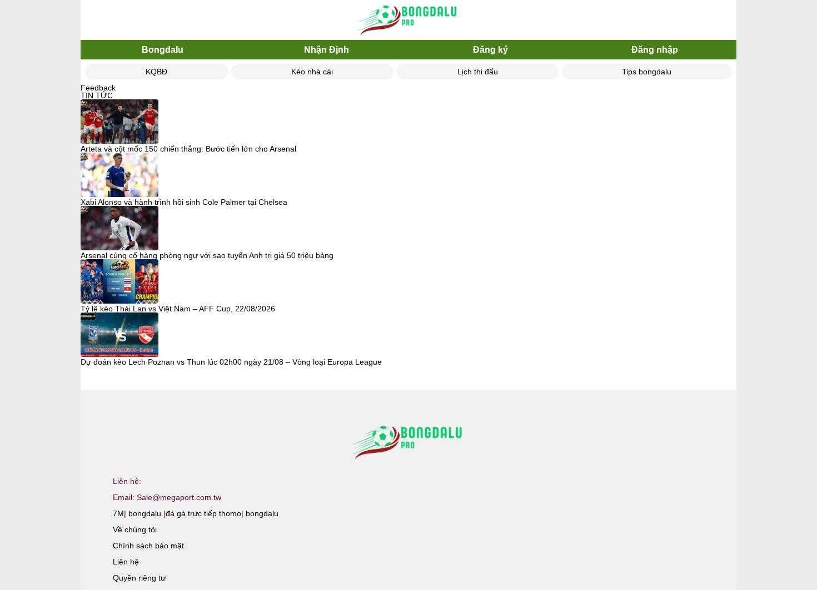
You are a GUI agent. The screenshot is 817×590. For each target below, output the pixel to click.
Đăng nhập (654, 49)
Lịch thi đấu (477, 71)
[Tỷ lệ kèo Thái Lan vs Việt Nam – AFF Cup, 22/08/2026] (119, 282)
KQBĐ (156, 71)
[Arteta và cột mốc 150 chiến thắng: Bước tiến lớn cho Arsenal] (119, 122)
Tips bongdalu (646, 71)
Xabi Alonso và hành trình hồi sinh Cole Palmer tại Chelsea (184, 202)
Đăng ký (490, 49)
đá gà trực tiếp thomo (203, 513)
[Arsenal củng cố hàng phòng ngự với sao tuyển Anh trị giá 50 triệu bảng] (119, 228)
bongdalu (144, 513)
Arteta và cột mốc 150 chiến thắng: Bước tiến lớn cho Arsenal (188, 149)
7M (118, 513)
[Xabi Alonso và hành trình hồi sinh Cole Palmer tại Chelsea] (119, 175)
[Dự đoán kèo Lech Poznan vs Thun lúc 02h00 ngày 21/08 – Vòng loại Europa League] (119, 335)
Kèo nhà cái (312, 71)
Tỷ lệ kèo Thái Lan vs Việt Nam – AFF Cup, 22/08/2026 (178, 308)
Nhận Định (326, 49)
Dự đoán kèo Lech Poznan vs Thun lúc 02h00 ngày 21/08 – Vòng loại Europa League (231, 362)
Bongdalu (162, 49)
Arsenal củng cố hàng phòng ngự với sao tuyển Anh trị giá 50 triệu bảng (207, 255)
